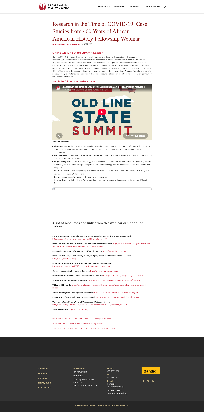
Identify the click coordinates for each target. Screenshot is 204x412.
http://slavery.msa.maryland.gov (65, 259)
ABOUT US (43, 369)
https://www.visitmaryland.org (115, 251)
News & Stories (153, 7)
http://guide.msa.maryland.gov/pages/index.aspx (123, 276)
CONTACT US (44, 388)
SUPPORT (42, 378)
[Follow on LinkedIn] (153, 381)
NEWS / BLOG (44, 383)
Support (134, 7)
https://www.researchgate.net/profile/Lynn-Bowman (117, 297)
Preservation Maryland (67, 44)
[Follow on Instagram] (148, 381)
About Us (103, 7)
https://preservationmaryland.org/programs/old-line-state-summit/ (79, 239)
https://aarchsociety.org (78, 309)
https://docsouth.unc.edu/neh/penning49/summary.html (116, 293)
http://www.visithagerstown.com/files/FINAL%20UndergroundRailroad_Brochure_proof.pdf (89, 305)
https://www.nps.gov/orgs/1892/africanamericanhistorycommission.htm (81, 266)
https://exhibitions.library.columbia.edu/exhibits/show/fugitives (114, 280)
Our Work (119, 7)
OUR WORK (43, 373)
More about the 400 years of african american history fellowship (78, 324)
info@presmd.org (115, 387)
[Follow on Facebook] (143, 381)
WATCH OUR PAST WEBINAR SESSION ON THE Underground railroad (81, 319)
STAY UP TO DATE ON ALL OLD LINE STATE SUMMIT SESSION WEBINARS (84, 328)
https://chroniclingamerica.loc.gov (104, 271)
